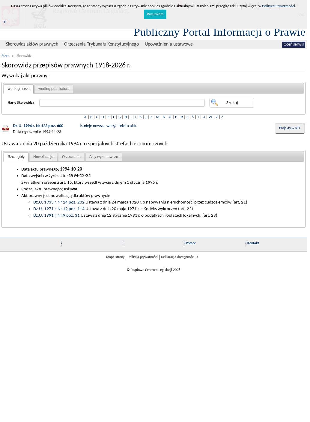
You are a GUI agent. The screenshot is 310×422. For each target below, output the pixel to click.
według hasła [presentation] (19, 89)
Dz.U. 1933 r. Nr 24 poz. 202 (59, 202)
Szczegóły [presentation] (16, 157)
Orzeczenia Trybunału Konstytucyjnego (101, 44)
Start (5, 56)
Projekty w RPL (290, 128)
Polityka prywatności (143, 257)
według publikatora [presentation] (54, 89)
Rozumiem (155, 14)
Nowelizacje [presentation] (43, 157)
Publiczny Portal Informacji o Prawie (220, 31)
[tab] (19, 89)
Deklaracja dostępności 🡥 (179, 257)
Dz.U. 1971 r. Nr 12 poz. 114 (59, 209)
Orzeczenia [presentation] (71, 157)
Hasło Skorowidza (21, 103)
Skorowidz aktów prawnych (32, 44)
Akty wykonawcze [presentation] (103, 157)
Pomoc (191, 243)
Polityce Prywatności (278, 6)
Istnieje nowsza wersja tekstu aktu (108, 126)
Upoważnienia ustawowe (169, 44)
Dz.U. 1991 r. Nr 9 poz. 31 (56, 215)
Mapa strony (115, 257)
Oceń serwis (294, 44)
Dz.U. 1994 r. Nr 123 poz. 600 (38, 126)
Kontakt (253, 243)
